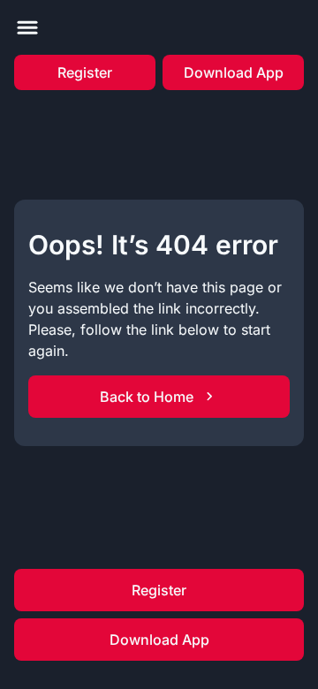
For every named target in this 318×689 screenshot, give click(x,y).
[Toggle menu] (27, 27)
